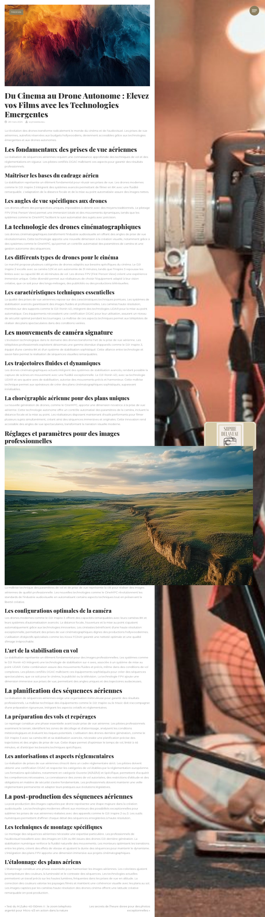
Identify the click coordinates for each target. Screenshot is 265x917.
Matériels (16, 11)
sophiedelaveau (36, 122)
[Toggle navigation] (254, 11)
